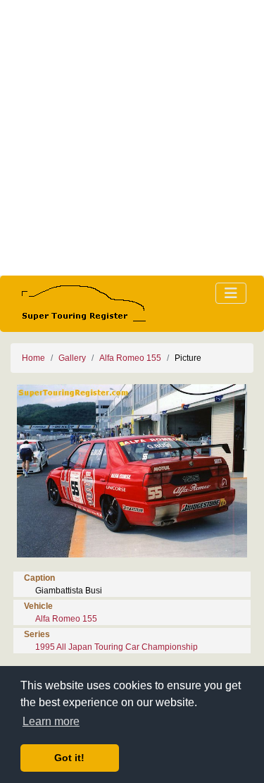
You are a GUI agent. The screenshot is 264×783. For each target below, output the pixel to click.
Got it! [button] (69, 757)
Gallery (72, 358)
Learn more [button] (51, 721)
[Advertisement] (132, 138)
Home (33, 358)
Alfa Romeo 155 (130, 358)
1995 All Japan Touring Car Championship (116, 647)
